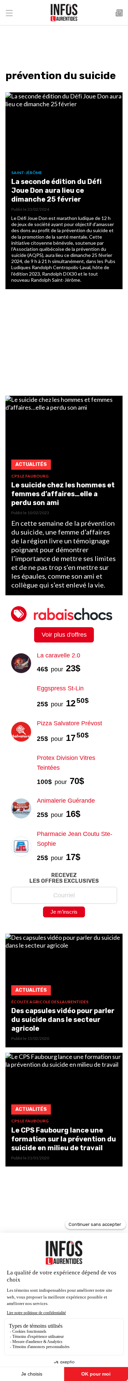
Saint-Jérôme (26, 172)
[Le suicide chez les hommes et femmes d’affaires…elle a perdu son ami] (64, 434)
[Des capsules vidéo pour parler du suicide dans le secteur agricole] (64, 966)
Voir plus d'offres (64, 634)
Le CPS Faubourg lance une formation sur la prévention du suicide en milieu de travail (63, 1139)
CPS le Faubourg (29, 476)
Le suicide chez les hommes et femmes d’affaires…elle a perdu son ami (63, 494)
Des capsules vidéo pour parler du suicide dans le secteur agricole (62, 1019)
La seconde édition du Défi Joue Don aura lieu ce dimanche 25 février (56, 190)
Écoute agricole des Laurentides (49, 1001)
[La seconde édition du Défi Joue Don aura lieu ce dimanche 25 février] (64, 131)
